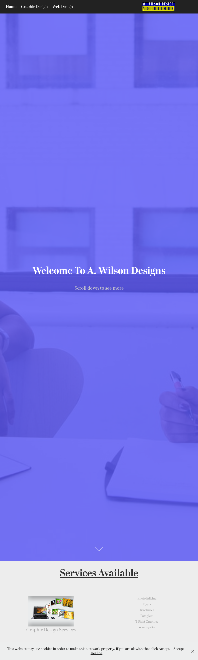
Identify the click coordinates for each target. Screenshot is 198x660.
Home (11, 7)
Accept (178, 649)
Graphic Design (34, 7)
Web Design (62, 7)
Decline (96, 653)
